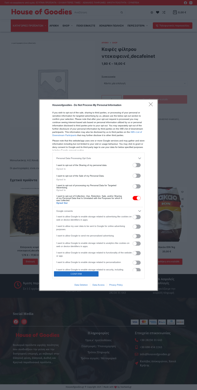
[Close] (152, 105)
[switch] (137, 165)
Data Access (98, 285)
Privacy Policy (116, 285)
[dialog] (98, 195)
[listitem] (98, 158)
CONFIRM (76, 274)
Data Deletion (81, 285)
